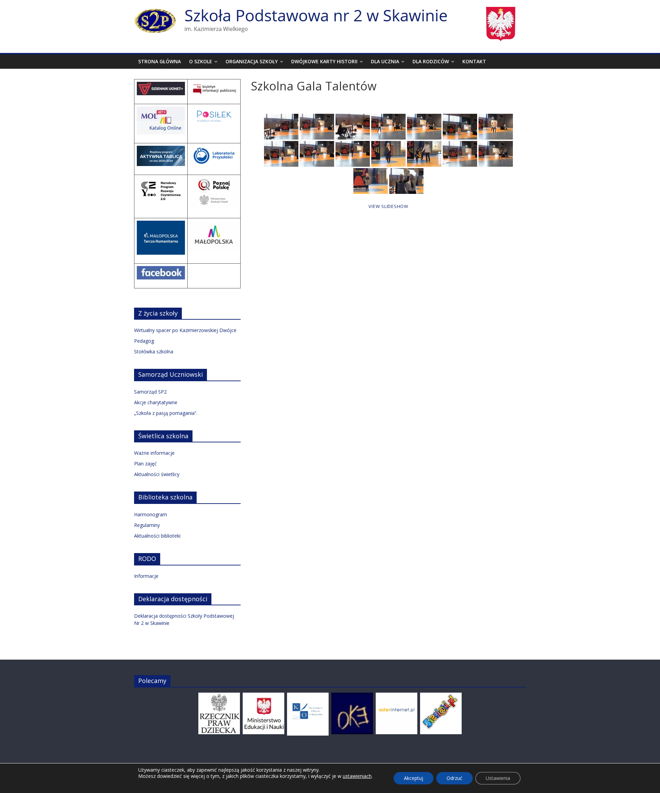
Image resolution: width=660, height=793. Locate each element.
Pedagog (144, 341)
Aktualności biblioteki (157, 535)
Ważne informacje (154, 453)
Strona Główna (159, 61)
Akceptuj (413, 778)
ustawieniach (357, 776)
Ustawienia (498, 778)
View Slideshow (388, 206)
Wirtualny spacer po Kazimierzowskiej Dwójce (185, 330)
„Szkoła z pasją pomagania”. (165, 413)
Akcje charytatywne (155, 402)
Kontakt (474, 61)
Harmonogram (150, 514)
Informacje (146, 576)
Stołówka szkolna (153, 351)
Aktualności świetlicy (156, 474)
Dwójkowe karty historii (324, 61)
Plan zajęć (145, 463)
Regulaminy (147, 525)
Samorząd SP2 (150, 391)
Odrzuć (454, 778)
